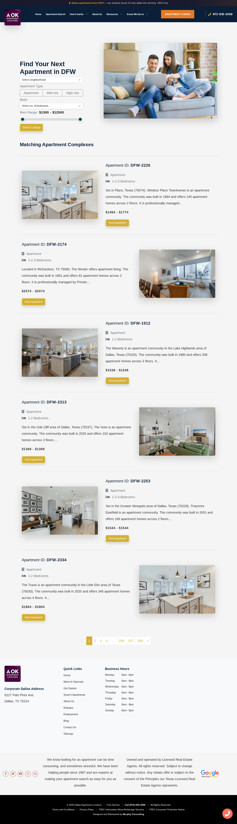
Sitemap (68, 733)
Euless (35, 73)
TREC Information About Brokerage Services (121, 809)
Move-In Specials (73, 681)
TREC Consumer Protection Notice (167, 809)
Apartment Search (55, 14)
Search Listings (31, 127)
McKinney (124, 41)
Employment (71, 714)
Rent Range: (29, 112)
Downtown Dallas (41, 67)
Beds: (24, 99)
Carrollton (37, 57)
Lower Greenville (84, 73)
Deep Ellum (38, 62)
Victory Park (170, 46)
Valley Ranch (170, 41)
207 (130, 641)
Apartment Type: (32, 86)
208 (140, 641)
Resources (112, 14)
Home (38, 14)
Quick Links (73, 669)
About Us (97, 14)
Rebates (68, 707)
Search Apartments (74, 694)
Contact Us (70, 727)
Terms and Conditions (63, 809)
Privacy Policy (87, 809)
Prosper (123, 67)
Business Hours (117, 669)
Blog (66, 721)
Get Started (70, 688)
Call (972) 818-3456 (135, 805)
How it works (77, 14)
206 (121, 641)
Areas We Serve (135, 14)
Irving (78, 46)
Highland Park (83, 41)
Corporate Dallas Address (24, 689)
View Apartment (117, 222)
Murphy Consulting (133, 814)
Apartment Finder (177, 14)
